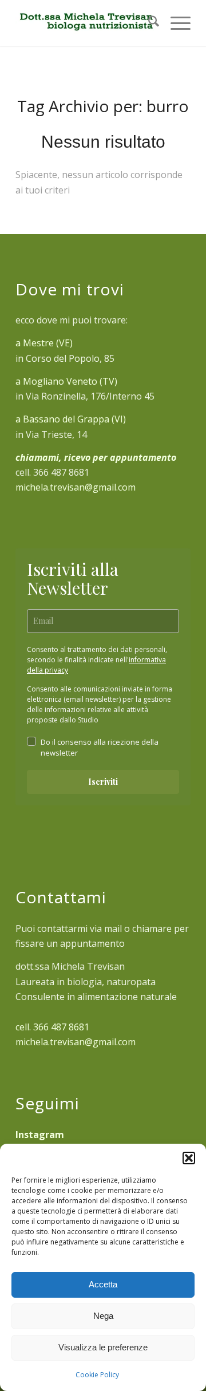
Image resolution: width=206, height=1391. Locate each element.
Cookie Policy (97, 1375)
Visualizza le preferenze (103, 1347)
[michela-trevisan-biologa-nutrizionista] (85, 23)
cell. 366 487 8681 (52, 1027)
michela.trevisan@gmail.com (75, 487)
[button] (189, 1158)
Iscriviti (103, 781)
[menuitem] (148, 23)
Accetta (103, 1284)
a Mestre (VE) (44, 343)
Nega (103, 1316)
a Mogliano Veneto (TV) (66, 381)
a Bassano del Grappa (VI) (70, 419)
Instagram (39, 1134)
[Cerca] (148, 23)
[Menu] (175, 23)
